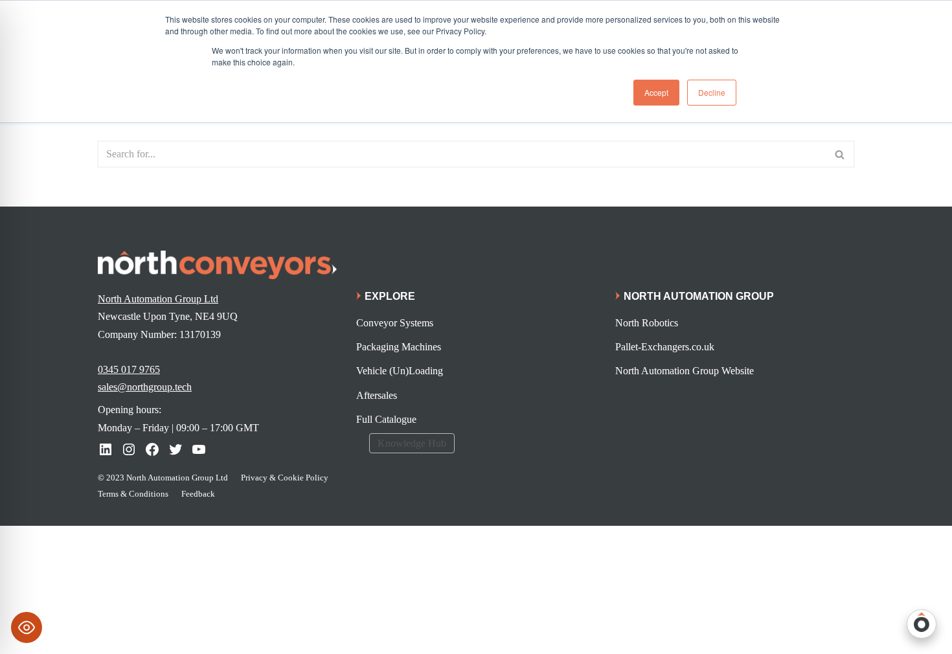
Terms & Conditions (133, 494)
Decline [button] (711, 92)
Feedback (198, 494)
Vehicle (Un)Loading (399, 370)
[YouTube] (199, 449)
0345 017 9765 (129, 369)
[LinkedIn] (105, 449)
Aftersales (376, 395)
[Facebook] (152, 449)
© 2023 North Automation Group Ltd (163, 477)
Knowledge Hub (412, 443)
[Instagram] (129, 449)
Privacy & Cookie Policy (284, 477)
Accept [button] (656, 92)
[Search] (840, 154)
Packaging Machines (398, 346)
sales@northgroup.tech (145, 386)
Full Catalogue (386, 419)
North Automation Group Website (684, 370)
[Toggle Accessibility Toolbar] (26, 627)
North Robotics (646, 322)
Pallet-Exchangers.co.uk (664, 346)
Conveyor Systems (394, 322)
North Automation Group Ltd (158, 298)
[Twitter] (175, 449)
